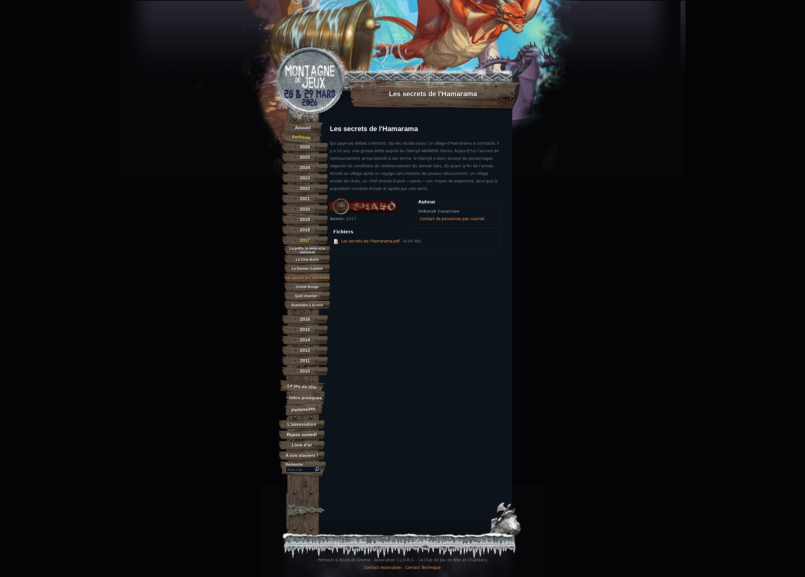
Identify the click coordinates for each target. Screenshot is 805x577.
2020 (305, 209)
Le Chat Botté (307, 259)
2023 (305, 178)
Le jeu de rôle (302, 386)
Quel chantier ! (307, 296)
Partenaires (303, 409)
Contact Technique (423, 567)
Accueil (303, 127)
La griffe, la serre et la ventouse (307, 250)
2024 (305, 167)
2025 (305, 157)
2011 (305, 360)
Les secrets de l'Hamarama (307, 278)
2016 (305, 319)
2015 (305, 329)
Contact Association (383, 567)
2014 (305, 340)
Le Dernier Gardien (307, 268)
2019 (305, 219)
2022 (305, 188)
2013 (305, 350)
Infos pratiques (305, 398)
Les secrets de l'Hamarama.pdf (370, 241)
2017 (305, 240)
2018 (305, 230)
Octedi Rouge (307, 287)
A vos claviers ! (302, 455)
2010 (305, 371)
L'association (301, 424)
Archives (301, 137)
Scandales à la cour (307, 305)
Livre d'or (302, 445)
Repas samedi (302, 434)
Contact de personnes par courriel (452, 219)
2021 (305, 199)
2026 (305, 147)
